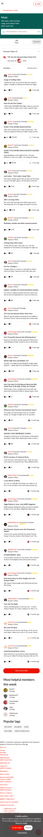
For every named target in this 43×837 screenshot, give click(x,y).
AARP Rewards (5, 758)
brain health (8, 731)
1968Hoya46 (13, 713)
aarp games (18, 727)
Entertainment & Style (10, 10)
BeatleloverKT (12, 549)
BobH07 (10, 145)
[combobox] (21, 32)
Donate (2, 750)
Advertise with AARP (6, 777)
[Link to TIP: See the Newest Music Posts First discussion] (4, 57)
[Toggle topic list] (39, 51)
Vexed (10, 74)
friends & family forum (22, 731)
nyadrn (10, 121)
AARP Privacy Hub (10, 809)
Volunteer (3, 752)
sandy (24, 61)
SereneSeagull (12, 332)
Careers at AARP (5, 779)
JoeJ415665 (12, 622)
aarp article (8, 727)
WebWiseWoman (13, 522)
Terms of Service (9, 811)
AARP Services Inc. (6, 788)
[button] (21, 833)
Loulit (9, 98)
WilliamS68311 (13, 475)
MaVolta (10, 237)
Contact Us (3, 766)
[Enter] (3, 32)
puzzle (26, 727)
